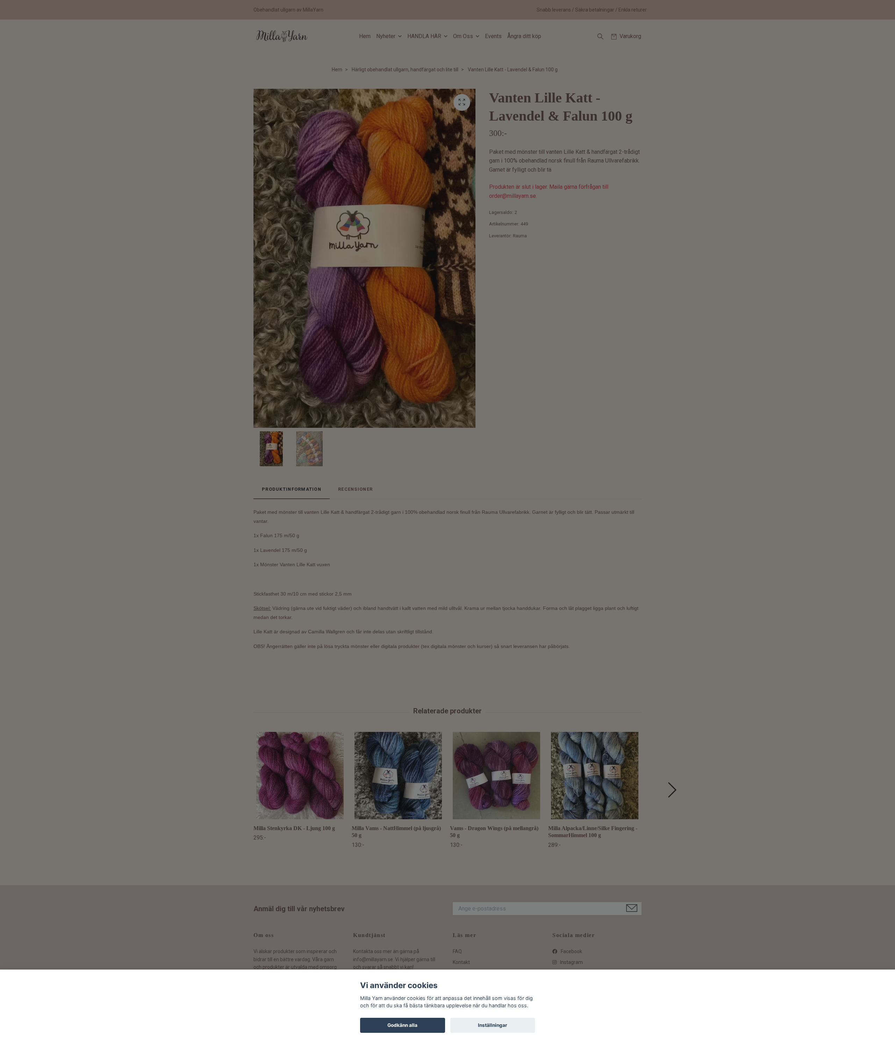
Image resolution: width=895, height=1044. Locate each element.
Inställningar (492, 1025)
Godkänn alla (402, 1025)
